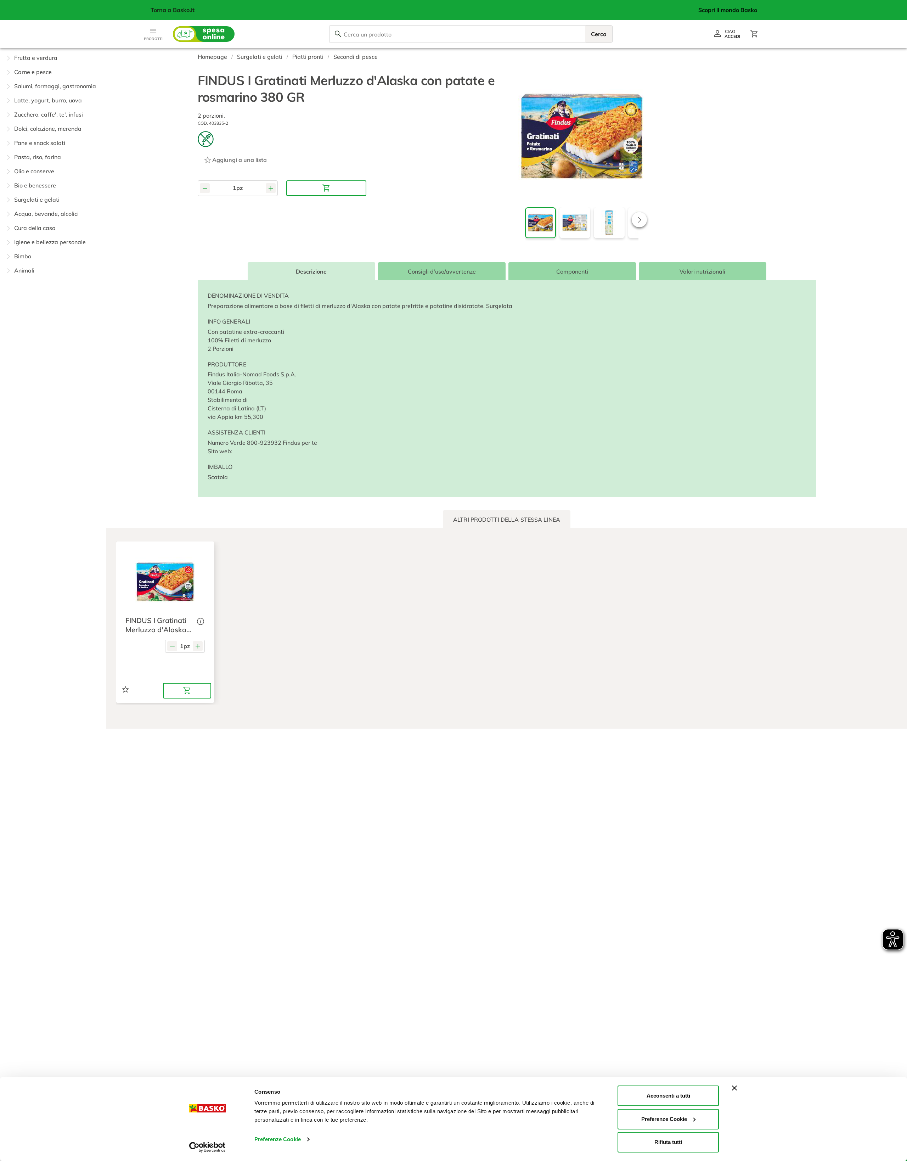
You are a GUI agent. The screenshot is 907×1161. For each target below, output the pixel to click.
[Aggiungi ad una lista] (125, 689)
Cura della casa (35, 227)
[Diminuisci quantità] (205, 188)
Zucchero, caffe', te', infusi (48, 114)
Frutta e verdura (35, 57)
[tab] (506, 519)
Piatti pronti (307, 56)
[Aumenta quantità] (270, 188)
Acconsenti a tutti (668, 1096)
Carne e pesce (33, 71)
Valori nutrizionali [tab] (702, 271)
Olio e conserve (34, 171)
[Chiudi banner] (734, 1088)
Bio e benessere (35, 185)
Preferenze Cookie (277, 1139)
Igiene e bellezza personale (50, 242)
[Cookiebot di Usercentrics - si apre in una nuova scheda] (207, 1147)
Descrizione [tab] (311, 271)
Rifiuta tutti (668, 1142)
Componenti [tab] (572, 271)
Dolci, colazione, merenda (47, 128)
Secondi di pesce (355, 56)
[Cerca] (338, 34)
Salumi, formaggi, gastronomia (55, 86)
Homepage (212, 56)
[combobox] (470, 34)
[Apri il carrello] (754, 34)
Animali (24, 270)
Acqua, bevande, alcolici (46, 213)
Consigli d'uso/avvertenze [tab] (441, 271)
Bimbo (22, 256)
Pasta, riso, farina (37, 157)
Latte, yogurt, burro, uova (48, 100)
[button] (53, 58)
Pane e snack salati (39, 142)
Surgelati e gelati (37, 199)
